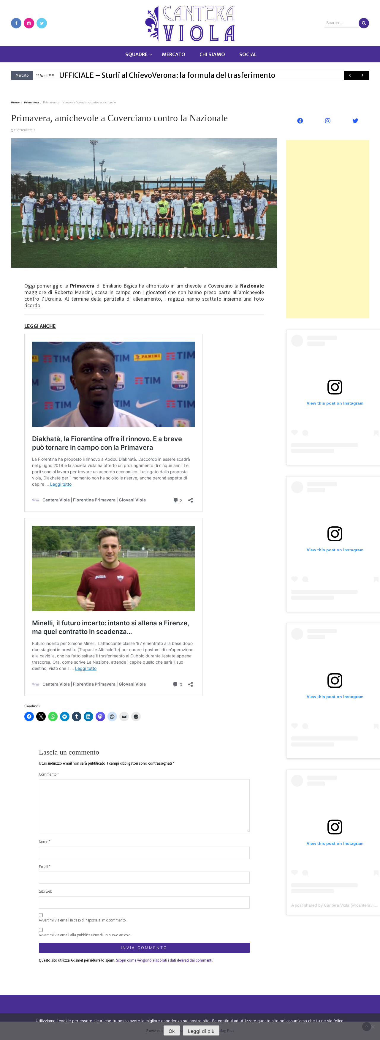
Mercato (173, 54)
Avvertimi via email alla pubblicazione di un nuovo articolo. (85, 935)
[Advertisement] (327, 229)
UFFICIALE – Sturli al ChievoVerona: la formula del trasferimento (167, 75)
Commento (49, 774)
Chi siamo (212, 54)
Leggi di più (201, 1031)
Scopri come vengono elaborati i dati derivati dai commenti (164, 960)
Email (44, 866)
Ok (172, 1031)
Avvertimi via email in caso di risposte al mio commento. (82, 920)
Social (247, 54)
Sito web (45, 891)
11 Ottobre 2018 (24, 130)
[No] (373, 1027)
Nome (44, 841)
